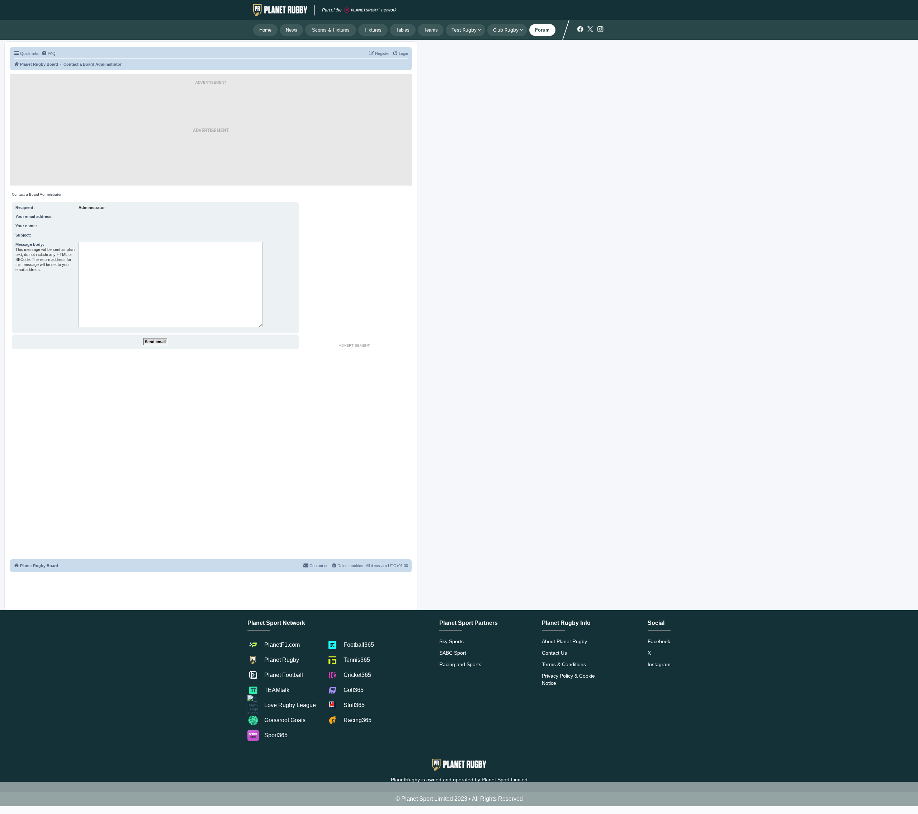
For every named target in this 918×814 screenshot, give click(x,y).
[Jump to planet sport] (362, 10)
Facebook (659, 641)
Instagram (659, 664)
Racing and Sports (460, 664)
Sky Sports (451, 641)
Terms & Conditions (564, 664)
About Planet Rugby (564, 641)
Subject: (23, 235)
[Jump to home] (280, 10)
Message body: (29, 244)
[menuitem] (48, 53)
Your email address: (34, 216)
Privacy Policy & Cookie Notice (568, 679)
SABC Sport (452, 653)
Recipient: (25, 207)
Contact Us (554, 653)
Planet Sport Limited (504, 779)
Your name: (26, 226)
